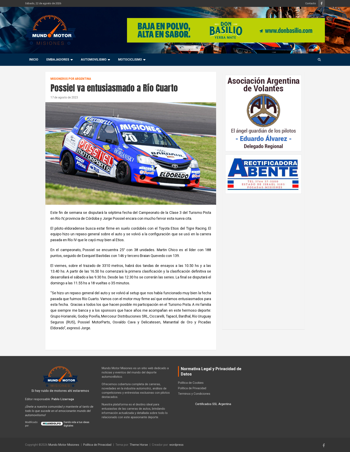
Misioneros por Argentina (70, 78)
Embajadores (57, 59)
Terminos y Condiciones (194, 394)
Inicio (33, 59)
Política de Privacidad (192, 388)
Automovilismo (94, 59)
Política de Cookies (191, 383)
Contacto (310, 3)
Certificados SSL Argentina (213, 404)
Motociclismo (130, 59)
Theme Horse (139, 445)
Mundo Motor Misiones (63, 445)
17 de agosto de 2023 (64, 97)
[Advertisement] (263, 259)
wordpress (176, 445)
